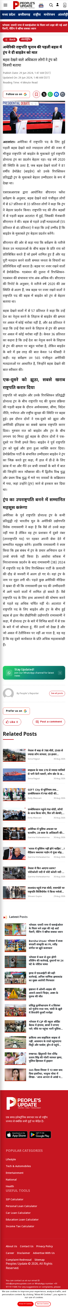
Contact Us (26, 1246)
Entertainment (14, 1173)
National (11, 1180)
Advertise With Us (44, 1253)
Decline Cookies (43, 1304)
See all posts (57, 693)
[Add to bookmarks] (36, 94)
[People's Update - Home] (23, 5)
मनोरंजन (49, 15)
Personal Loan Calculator (21, 1206)
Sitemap (39, 1260)
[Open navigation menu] (5, 5)
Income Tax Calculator (20, 1226)
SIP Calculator (14, 1199)
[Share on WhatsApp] (50, 94)
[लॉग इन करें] (57, 4)
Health (10, 1186)
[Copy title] (62, 94)
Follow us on (14, 94)
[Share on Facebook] (56, 94)
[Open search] (51, 5)
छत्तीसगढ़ (24, 15)
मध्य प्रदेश (8, 15)
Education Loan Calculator (22, 1220)
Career (10, 1253)
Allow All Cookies (25, 1304)
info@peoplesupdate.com (19, 1283)
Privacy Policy (44, 1246)
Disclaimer (23, 1253)
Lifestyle (11, 1159)
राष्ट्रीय (37, 15)
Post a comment (51, 722)
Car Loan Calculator (18, 1213)
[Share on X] (44, 94)
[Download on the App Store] (17, 1134)
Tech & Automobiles (18, 1166)
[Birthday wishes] (41, 5)
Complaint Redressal (19, 1260)
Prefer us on (14, 711)
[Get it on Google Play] (40, 1134)
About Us (11, 1246)
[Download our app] (64, 5)
